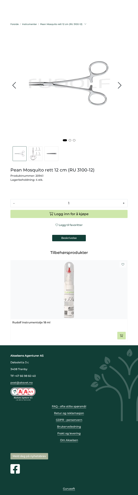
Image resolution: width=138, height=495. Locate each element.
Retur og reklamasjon (69, 413)
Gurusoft (69, 488)
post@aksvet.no (21, 382)
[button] (65, 140)
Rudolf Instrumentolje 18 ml (31, 322)
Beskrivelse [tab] (69, 238)
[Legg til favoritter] (122, 264)
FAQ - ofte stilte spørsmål (69, 406)
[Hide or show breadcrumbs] (85, 24)
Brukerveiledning (69, 426)
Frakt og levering (69, 433)
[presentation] (14, 85)
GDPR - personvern (69, 419)
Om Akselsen (69, 440)
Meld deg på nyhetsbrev (29, 456)
